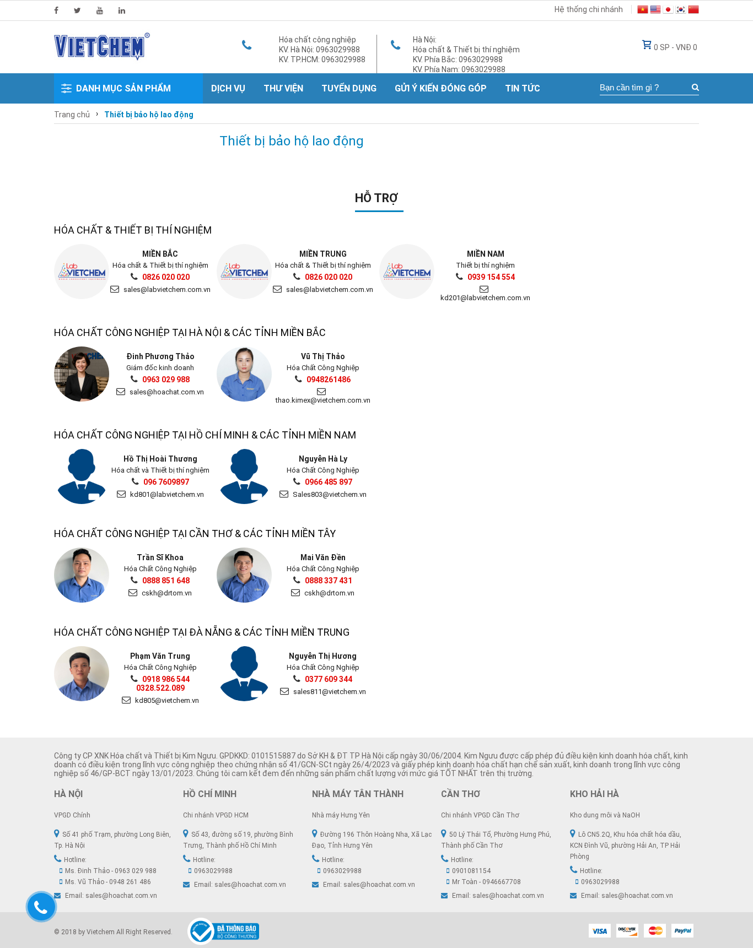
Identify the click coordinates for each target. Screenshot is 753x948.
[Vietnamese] (642, 11)
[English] (655, 11)
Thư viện (283, 88)
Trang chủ (72, 114)
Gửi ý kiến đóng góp (441, 88)
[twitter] (77, 10)
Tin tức (522, 88)
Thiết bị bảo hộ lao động (148, 114)
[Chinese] (693, 11)
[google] (99, 10)
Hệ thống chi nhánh (589, 9)
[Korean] (680, 11)
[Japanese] (668, 11)
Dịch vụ (228, 88)
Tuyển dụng (348, 88)
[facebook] (56, 10)
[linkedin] (122, 10)
